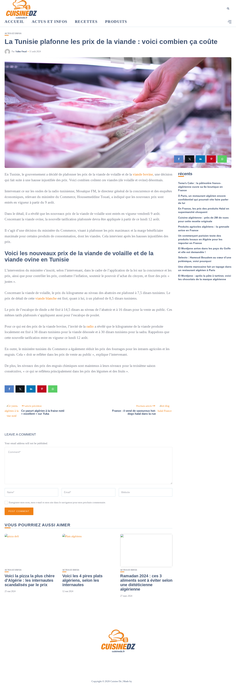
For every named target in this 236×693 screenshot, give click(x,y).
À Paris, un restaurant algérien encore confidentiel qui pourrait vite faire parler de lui (203, 199)
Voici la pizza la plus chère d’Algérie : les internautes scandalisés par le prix (30, 580)
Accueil (14, 21)
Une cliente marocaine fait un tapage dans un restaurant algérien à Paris (204, 268)
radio (90, 326)
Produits (116, 21)
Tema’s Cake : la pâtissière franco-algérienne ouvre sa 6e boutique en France (200, 187)
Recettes (86, 21)
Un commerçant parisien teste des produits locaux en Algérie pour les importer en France (200, 239)
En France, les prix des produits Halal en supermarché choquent (203, 210)
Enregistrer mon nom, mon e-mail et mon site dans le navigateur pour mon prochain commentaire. (57, 502)
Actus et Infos (49, 21)
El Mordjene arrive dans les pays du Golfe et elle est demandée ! (204, 250)
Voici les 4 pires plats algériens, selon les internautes (82, 580)
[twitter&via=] (189, 159)
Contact (113, 660)
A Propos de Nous (96, 660)
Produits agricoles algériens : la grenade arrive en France (203, 228)
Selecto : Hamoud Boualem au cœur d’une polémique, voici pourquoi (204, 259)
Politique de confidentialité (135, 660)
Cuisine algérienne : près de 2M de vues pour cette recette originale (203, 219)
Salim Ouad (21, 51)
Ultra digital (139, 681)
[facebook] (178, 159)
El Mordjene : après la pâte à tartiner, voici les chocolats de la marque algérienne (204, 277)
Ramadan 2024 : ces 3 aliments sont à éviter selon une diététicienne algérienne (146, 583)
